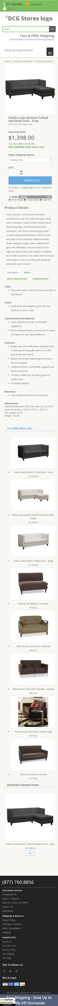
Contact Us (7, 906)
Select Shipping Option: (21, 154)
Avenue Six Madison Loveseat (33, 603)
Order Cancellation (11, 928)
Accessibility (8, 953)
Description (13, 272)
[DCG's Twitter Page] (10, 971)
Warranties (7, 910)
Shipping (6, 932)
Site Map (6, 957)
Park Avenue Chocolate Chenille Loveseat (33, 688)
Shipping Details (41, 278)
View (30, 853)
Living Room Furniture (22, 61)
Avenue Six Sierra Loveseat (33, 774)
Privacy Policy (9, 949)
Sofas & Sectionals (43, 61)
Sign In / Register (10, 898)
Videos (27, 272)
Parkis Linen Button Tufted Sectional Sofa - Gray (30, 843)
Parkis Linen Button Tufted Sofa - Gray (33, 472)
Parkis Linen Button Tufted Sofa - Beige (33, 560)
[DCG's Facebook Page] (4, 971)
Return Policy (8, 920)
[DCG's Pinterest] (16, 971)
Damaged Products (12, 924)
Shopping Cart (9, 894)
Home (7, 61)
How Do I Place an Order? (15, 902)
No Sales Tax (9, 945)
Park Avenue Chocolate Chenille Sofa (33, 731)
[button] (29, 1000)
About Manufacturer (17, 278)
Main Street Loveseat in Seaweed (33, 646)
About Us (7, 941)
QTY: (11, 167)
